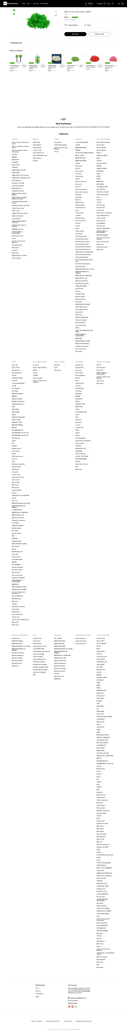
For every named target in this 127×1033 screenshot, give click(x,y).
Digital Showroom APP (72, 1029)
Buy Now (75, 34)
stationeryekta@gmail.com (78, 998)
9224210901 (74, 1000)
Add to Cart (99, 34)
